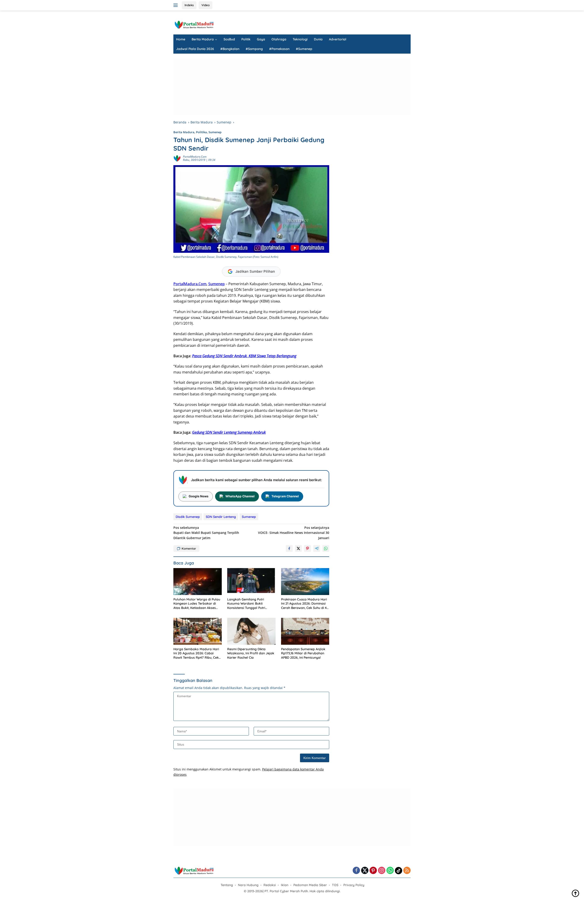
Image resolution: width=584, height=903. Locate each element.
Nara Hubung (248, 885)
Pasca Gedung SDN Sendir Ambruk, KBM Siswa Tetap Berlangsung (244, 355)
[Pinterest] (373, 871)
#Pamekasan (279, 49)
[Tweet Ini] (298, 548)
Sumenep (215, 132)
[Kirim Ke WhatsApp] (325, 548)
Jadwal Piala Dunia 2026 (195, 49)
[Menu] (176, 5)
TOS (335, 885)
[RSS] (407, 871)
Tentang (227, 885)
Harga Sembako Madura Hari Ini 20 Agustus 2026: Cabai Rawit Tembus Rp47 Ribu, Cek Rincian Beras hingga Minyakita (197, 653)
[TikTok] (398, 870)
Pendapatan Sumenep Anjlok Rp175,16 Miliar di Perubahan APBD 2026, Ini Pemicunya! (303, 653)
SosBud (229, 39)
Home (180, 39)
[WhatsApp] (390, 871)
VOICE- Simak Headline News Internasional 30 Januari (293, 532)
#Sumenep (304, 49)
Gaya (261, 39)
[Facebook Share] (289, 548)
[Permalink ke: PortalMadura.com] (177, 158)
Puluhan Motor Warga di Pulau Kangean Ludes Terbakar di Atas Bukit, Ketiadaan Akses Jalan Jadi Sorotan (196, 603)
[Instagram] (381, 871)
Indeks (189, 5)
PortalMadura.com (194, 157)
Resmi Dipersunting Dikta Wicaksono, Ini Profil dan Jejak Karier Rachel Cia (250, 653)
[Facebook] (356, 871)
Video (205, 5)
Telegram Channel (285, 496)
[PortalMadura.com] (193, 24)
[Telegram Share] (316, 548)
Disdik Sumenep (188, 517)
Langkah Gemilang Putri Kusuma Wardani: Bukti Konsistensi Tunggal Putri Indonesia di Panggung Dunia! (249, 603)
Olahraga (278, 39)
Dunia (318, 39)
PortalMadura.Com (189, 283)
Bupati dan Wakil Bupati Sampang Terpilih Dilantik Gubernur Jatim (206, 532)
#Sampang (254, 49)
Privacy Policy (353, 885)
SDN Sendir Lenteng (221, 517)
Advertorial (337, 39)
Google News (199, 496)
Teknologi (300, 39)
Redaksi (269, 885)
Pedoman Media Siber (310, 885)
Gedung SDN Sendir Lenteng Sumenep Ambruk (229, 432)
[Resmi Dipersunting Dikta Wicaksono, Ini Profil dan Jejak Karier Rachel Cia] (251, 631)
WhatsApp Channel (240, 496)
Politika (201, 132)
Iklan (284, 885)
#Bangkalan (229, 49)
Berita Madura (203, 39)
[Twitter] (364, 871)
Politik (245, 39)
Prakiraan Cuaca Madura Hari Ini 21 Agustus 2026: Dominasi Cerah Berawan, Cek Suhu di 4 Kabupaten (304, 603)
